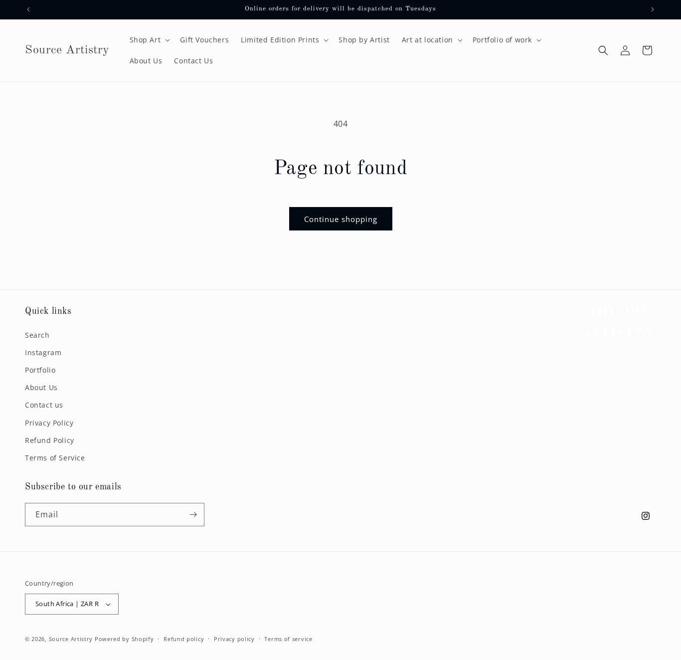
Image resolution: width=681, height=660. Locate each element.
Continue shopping (340, 219)
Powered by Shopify (124, 639)
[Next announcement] (653, 9)
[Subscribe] (193, 514)
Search (37, 335)
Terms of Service (55, 457)
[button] (149, 39)
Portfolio (40, 370)
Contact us (44, 405)
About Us (41, 387)
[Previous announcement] (28, 9)
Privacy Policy (49, 423)
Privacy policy (234, 639)
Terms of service (288, 639)
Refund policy (184, 639)
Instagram (43, 352)
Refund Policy (49, 440)
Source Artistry (71, 639)
